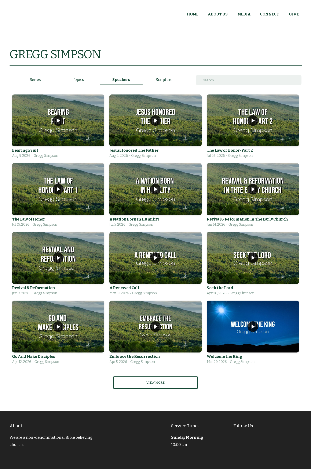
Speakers (121, 79)
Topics (78, 79)
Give (294, 14)
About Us (218, 14)
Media (244, 14)
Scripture (164, 79)
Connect (270, 14)
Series (35, 79)
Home (192, 14)
